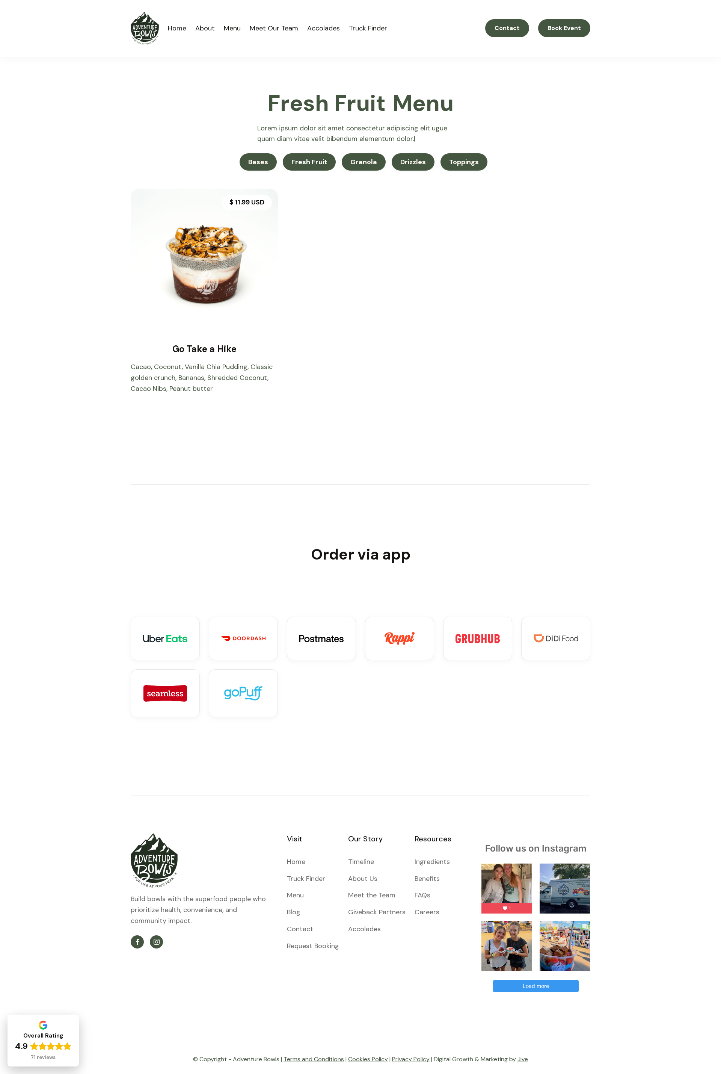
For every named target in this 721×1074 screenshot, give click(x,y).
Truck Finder (368, 28)
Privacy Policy (411, 1059)
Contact (507, 28)
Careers (427, 912)
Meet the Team (371, 895)
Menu (232, 28)
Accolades (323, 28)
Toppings (464, 161)
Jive (522, 1059)
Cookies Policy (368, 1059)
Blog (293, 912)
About (205, 28)
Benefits (427, 878)
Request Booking (313, 945)
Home (177, 28)
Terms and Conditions (314, 1059)
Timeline (361, 861)
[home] (145, 28)
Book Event (564, 28)
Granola (363, 161)
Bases (258, 161)
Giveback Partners (377, 912)
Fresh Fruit (309, 161)
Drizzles (413, 161)
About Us (362, 878)
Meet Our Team (274, 28)
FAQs (422, 895)
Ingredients (432, 861)
